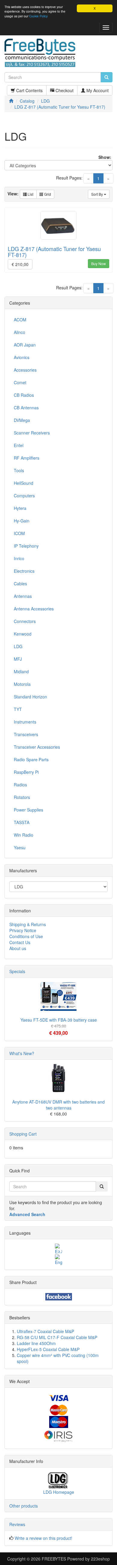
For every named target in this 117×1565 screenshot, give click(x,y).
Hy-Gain (21, 521)
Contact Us (19, 942)
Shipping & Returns (27, 924)
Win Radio (23, 835)
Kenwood (23, 634)
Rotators (22, 797)
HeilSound (23, 483)
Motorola (22, 684)
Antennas (23, 596)
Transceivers (26, 734)
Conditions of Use (26, 936)
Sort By (97, 194)
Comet (20, 382)
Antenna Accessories (34, 609)
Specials (17, 971)
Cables (20, 584)
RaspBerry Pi (26, 772)
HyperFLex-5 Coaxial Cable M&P (48, 1349)
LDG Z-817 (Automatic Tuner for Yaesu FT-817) (54, 252)
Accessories (25, 370)
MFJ (18, 659)
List (30, 194)
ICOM (19, 533)
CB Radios (24, 395)
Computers (24, 496)
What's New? (21, 1053)
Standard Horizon (30, 697)
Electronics (24, 571)
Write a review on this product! (43, 1538)
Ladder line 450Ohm (36, 1343)
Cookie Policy (38, 16)
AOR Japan (25, 345)
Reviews (17, 1524)
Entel (18, 445)
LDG (18, 646)
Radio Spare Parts (31, 759)
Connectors (25, 621)
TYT (18, 709)
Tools (19, 470)
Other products (23, 1506)
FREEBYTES (54, 1559)
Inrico (19, 558)
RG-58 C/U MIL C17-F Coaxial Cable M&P (57, 1337)
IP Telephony (26, 546)
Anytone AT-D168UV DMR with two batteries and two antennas (58, 1105)
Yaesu (20, 847)
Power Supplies (28, 810)
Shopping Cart (23, 1134)
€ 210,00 (20, 264)
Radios (20, 785)
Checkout (64, 90)
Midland (21, 671)
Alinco (19, 332)
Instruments (25, 722)
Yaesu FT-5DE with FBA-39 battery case (58, 1020)
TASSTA (21, 822)
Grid (47, 194)
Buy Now (98, 263)
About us (17, 948)
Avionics (21, 357)
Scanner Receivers (32, 433)
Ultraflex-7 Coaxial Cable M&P (45, 1331)
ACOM (20, 320)
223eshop (100, 1559)
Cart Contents (29, 90)
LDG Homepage (58, 1492)
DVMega (22, 420)
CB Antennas (26, 408)
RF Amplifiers (26, 458)
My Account (97, 90)
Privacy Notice (22, 930)
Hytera (20, 508)
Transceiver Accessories (37, 747)
